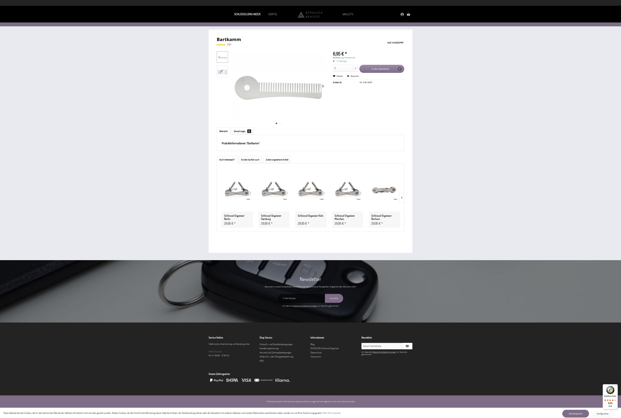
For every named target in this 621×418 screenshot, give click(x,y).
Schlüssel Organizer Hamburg (271, 217)
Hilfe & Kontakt (215, 351)
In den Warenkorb (380, 68)
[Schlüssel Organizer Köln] (311, 190)
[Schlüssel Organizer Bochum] (384, 190)
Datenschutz (316, 352)
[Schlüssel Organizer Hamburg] (274, 190)
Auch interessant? (227, 159)
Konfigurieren (603, 413)
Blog (312, 344)
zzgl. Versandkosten (348, 57)
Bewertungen (242, 131)
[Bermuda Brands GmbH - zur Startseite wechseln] (310, 14)
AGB (261, 360)
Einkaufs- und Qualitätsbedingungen (276, 344)
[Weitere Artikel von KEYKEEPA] (395, 42)
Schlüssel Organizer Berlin (234, 217)
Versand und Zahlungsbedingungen (275, 352)
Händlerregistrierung (269, 348)
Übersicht (223, 131)
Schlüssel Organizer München (345, 217)
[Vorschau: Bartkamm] (222, 57)
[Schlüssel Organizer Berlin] (237, 190)
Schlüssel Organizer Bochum (381, 217)
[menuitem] (247, 14)
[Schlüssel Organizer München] (347, 190)
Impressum (315, 356)
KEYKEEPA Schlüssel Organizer (324, 348)
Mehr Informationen (331, 412)
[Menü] (616, 386)
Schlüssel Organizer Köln (310, 215)
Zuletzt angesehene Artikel (277, 159)
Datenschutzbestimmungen (305, 305)
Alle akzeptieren (576, 413)
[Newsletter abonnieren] (407, 346)
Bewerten (354, 76)
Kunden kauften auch (250, 159)
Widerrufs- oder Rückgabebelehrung (276, 356)
